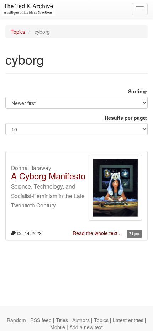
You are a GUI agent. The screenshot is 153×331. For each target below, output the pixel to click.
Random (16, 320)
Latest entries (128, 320)
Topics (18, 31)
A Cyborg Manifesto (48, 175)
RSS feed (41, 320)
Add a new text (86, 327)
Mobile (57, 327)
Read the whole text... (98, 233)
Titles (62, 320)
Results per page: (126, 117)
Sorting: (138, 91)
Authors (81, 320)
